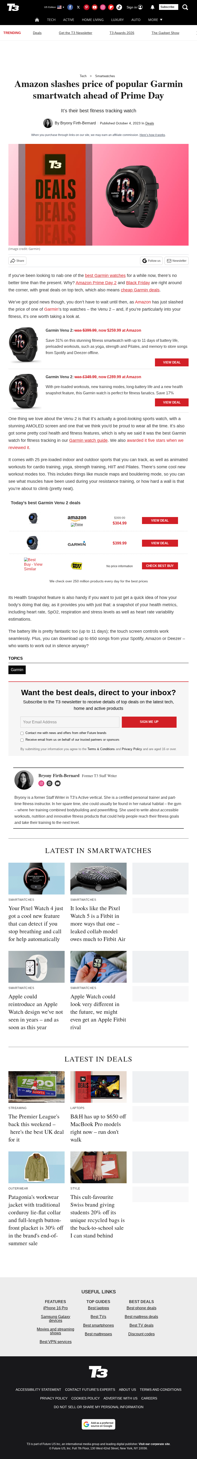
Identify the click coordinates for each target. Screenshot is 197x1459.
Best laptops (98, 1308)
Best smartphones (98, 1325)
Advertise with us (120, 1398)
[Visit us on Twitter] (78, 7)
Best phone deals (141, 1308)
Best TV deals (141, 1325)
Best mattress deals (141, 1317)
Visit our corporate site (154, 1444)
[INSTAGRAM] (42, 783)
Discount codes (141, 1334)
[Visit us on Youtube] (95, 7)
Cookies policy (85, 1398)
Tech (51, 19)
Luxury (117, 19)
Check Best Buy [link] (160, 566)
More (153, 19)
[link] (25, 346)
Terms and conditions (160, 1390)
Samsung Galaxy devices (55, 1319)
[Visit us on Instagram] (103, 7)
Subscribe (167, 7)
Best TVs (98, 1317)
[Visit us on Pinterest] (86, 7)
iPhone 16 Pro (55, 1308)
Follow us (154, 260)
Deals (37, 33)
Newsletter (179, 260)
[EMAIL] (59, 783)
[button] (98, 520)
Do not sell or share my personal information (98, 1407)
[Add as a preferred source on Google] (98, 1424)
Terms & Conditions (101, 749)
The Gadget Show (165, 33)
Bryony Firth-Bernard (78, 123)
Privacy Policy (132, 749)
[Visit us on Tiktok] (119, 7)
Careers (149, 1398)
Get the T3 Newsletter (75, 33)
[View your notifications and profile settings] (152, 7)
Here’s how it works (152, 135)
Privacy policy (54, 1398)
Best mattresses (98, 1334)
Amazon (143, 302)
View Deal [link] (160, 520)
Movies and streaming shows (55, 1331)
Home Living (93, 19)
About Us (127, 1390)
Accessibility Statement (38, 1390)
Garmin (51, 309)
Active (68, 19)
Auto (136, 19)
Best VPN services (56, 1342)
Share (20, 260)
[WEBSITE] (51, 783)
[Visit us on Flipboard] (111, 7)
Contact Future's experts (90, 1390)
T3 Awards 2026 (122, 33)
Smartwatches (105, 76)
